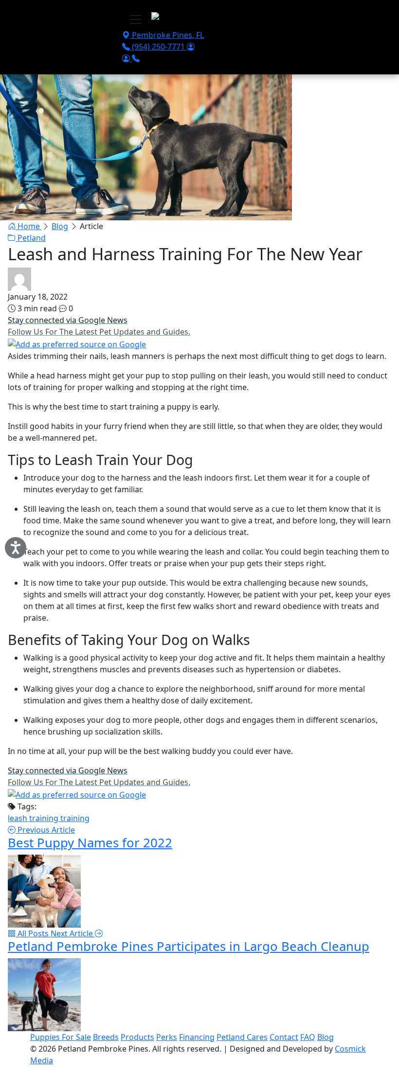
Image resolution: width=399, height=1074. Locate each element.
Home (29, 226)
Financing (197, 1037)
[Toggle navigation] (135, 19)
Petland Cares (242, 1037)
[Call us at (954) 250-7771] (136, 58)
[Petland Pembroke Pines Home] (210, 18)
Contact (284, 1037)
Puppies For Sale (60, 1037)
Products (137, 1037)
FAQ (307, 1037)
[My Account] (191, 46)
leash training (34, 818)
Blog (60, 226)
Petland (31, 238)
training (75, 818)
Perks (166, 1037)
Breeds (106, 1037)
